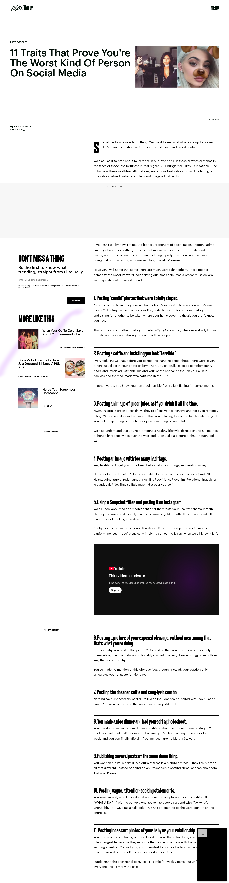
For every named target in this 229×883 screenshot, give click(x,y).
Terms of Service (70, 286)
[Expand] (201, 831)
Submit (76, 300)
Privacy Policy (24, 287)
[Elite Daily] (22, 7)
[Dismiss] (223, 831)
